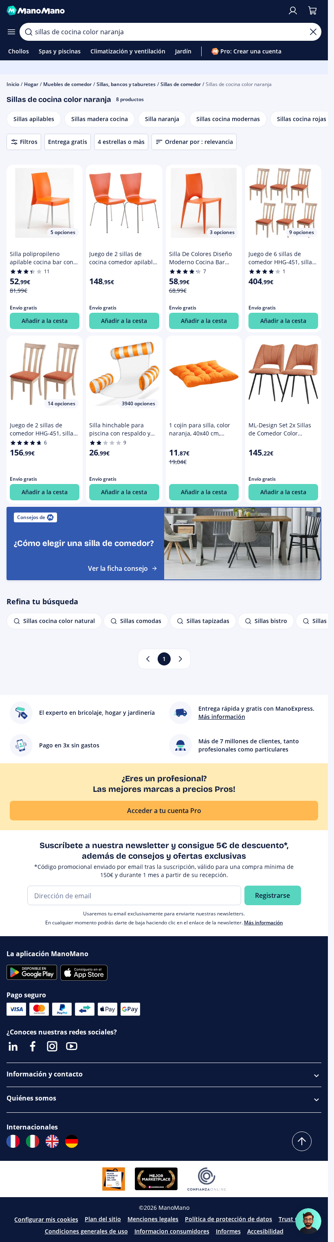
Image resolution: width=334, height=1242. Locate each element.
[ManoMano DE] (71, 1141)
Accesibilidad (265, 1231)
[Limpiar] (313, 32)
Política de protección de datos (228, 1219)
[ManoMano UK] (52, 1141)
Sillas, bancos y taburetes (126, 84)
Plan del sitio (103, 1219)
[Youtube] (71, 1046)
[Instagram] (52, 1046)
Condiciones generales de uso (86, 1231)
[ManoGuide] (308, 1221)
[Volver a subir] (302, 1141)
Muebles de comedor (67, 84)
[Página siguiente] (180, 658)
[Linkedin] (13, 1046)
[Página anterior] (147, 658)
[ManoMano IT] (32, 1141)
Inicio (13, 84)
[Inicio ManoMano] (144, 11)
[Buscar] (28, 32)
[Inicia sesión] (293, 11)
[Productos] (11, 32)
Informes (228, 1231)
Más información (263, 922)
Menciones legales (152, 1219)
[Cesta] (312, 11)
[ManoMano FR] (13, 1141)
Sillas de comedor (180, 84)
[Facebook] (32, 1046)
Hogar (31, 84)
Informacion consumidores (171, 1231)
